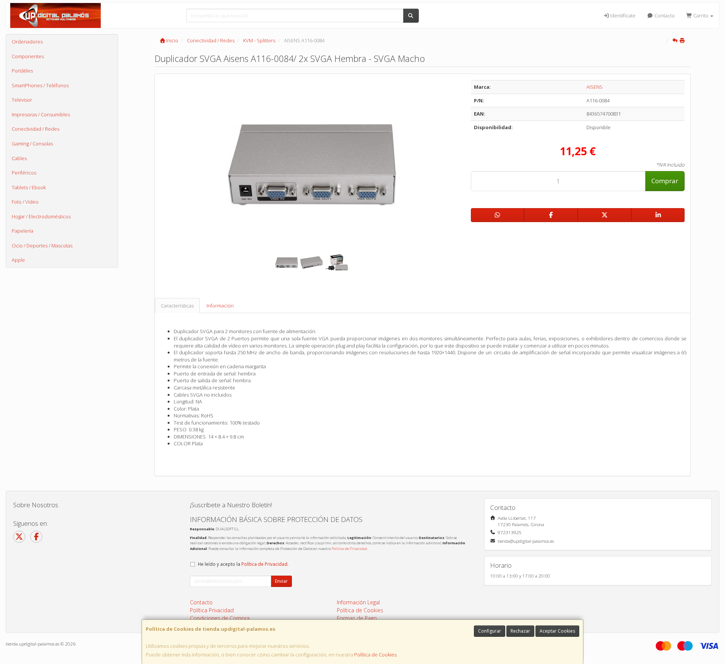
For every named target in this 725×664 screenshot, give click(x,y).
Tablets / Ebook (29, 187)
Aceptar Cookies (557, 631)
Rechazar (520, 631)
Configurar (489, 631)
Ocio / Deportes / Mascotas (42, 245)
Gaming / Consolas (32, 143)
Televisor (22, 99)
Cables (19, 158)
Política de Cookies (375, 654)
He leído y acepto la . (243, 564)
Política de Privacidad (349, 548)
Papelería (22, 230)
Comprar (664, 180)
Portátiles (22, 70)
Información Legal (358, 602)
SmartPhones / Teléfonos (40, 85)
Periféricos (24, 172)
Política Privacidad (212, 610)
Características (177, 305)
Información (220, 305)
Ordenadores (27, 41)
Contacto (664, 15)
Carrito (701, 15)
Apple (18, 259)
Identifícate (622, 15)
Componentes (28, 56)
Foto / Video (25, 201)
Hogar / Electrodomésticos (41, 216)
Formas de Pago (357, 618)
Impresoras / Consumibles (41, 114)
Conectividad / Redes (35, 128)
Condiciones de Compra (220, 618)
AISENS (594, 86)
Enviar (281, 581)
